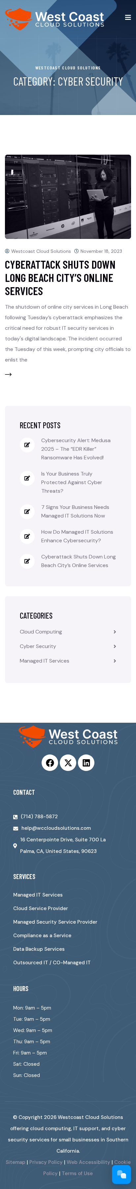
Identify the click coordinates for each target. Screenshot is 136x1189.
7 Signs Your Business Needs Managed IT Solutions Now (75, 511)
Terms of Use (77, 1173)
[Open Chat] (121, 1174)
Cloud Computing (41, 631)
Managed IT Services (44, 660)
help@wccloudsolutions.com (56, 828)
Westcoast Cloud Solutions (41, 251)
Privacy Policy (46, 1162)
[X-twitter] (68, 762)
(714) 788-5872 (39, 816)
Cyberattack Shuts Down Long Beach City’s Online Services (60, 277)
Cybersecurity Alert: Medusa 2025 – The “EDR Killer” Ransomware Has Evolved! (76, 449)
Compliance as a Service (42, 935)
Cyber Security (38, 646)
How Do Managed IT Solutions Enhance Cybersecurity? (77, 536)
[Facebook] (50, 762)
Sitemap (15, 1162)
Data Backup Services (39, 949)
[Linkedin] (86, 762)
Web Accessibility (88, 1162)
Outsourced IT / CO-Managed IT (52, 962)
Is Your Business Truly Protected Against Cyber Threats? (71, 482)
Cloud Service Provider (40, 908)
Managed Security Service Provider (55, 922)
